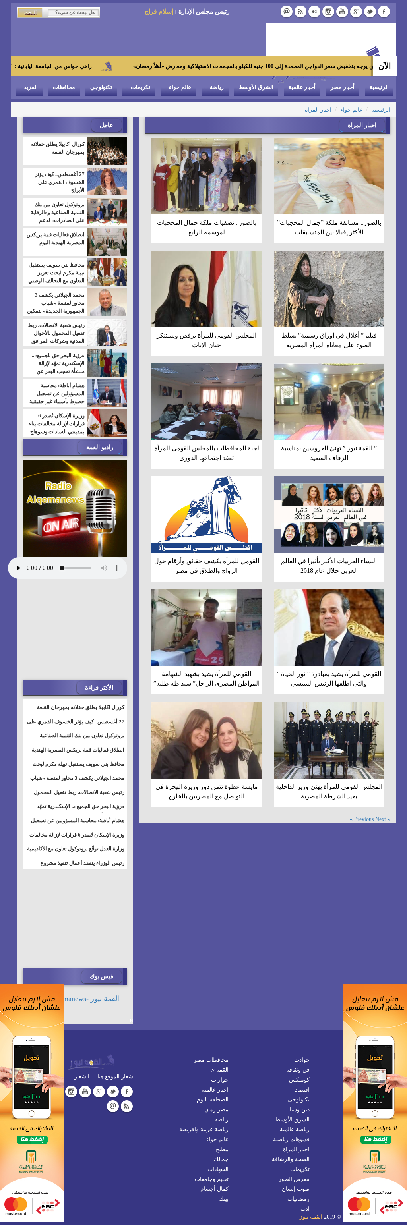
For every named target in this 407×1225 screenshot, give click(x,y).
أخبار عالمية (302, 87)
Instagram (328, 11)
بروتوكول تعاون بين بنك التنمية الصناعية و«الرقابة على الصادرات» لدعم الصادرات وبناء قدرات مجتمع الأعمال (58, 220)
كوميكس (299, 1080)
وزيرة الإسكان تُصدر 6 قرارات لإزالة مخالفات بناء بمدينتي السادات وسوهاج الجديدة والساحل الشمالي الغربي (56, 431)
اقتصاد (302, 1090)
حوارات (220, 1080)
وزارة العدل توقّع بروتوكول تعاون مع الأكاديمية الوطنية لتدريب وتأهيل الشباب (75, 854)
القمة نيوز (311, 1217)
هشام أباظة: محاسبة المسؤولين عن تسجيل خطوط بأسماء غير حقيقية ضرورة (57, 397)
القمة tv (219, 1070)
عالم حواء (180, 87)
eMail (287, 11)
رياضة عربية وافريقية (204, 1129)
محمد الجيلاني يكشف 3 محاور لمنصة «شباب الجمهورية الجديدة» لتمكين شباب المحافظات (56, 307)
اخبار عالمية (215, 1090)
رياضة (217, 87)
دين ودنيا (300, 1110)
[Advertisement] (67, 630)
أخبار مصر (343, 87)
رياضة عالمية (295, 1129)
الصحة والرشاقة (291, 1159)
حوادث (302, 1060)
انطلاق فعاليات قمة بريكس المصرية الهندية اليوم (56, 238)
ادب (305, 1209)
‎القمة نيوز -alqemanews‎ (85, 999)
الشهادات (218, 1169)
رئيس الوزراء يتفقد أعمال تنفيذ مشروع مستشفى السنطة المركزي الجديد (82, 868)
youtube (342, 11)
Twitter (370, 11)
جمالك (221, 1159)
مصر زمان (216, 1110)
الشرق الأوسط (256, 87)
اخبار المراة (318, 110)
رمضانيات (298, 1199)
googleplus (356, 11)
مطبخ (222, 1149)
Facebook (384, 11)
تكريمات (140, 87)
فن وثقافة (298, 1070)
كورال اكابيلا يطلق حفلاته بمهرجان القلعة (58, 148)
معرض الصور (294, 1179)
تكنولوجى (299, 1100)
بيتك (224, 1199)
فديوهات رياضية (291, 1139)
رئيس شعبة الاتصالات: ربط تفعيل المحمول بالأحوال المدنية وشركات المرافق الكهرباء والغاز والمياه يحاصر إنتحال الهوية (56, 341)
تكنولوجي (101, 87)
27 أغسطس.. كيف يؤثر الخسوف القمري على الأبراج (60, 182)
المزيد (31, 87)
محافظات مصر (211, 1060)
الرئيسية (379, 87)
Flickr (314, 11)
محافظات (64, 87)
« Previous (372, 819)
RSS (300, 11)
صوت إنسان (296, 1189)
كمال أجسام (214, 1189)
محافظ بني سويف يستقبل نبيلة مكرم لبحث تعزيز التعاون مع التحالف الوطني (56, 273)
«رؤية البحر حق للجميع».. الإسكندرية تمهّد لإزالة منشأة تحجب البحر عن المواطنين (58, 367)
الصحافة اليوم (213, 1100)
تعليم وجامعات (212, 1179)
